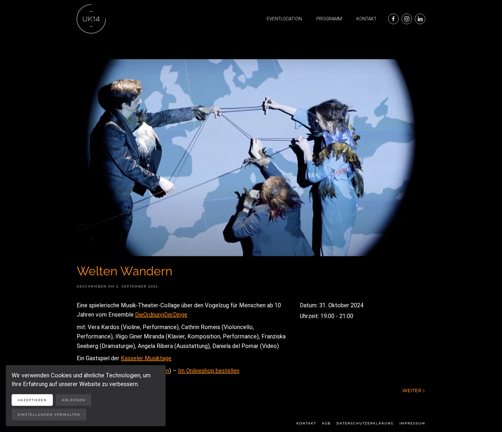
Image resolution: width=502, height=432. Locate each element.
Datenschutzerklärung (365, 423)
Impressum (412, 423)
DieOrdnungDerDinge (161, 314)
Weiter (412, 390)
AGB (326, 423)
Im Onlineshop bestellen (208, 370)
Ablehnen (73, 400)
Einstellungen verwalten (49, 415)
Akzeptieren (32, 400)
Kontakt (366, 19)
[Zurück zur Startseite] (91, 18)
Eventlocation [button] (284, 19)
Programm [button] (329, 19)
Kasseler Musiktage (146, 358)
